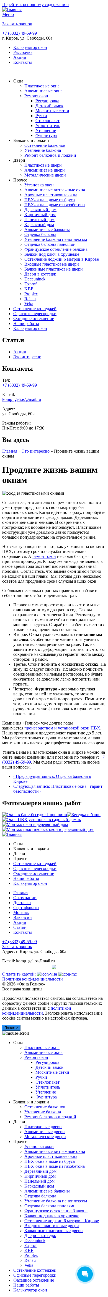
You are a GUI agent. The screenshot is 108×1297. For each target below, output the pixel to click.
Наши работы (26, 323)
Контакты (22, 62)
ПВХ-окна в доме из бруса (49, 199)
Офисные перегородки (34, 313)
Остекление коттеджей (34, 308)
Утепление (45, 130)
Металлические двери (45, 175)
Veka (28, 303)
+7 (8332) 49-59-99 (19, 33)
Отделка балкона (40, 234)
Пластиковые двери (43, 165)
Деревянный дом (40, 209)
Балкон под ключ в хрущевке (51, 254)
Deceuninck (34, 279)
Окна (18, 81)
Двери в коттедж (40, 274)
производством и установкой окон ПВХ (62, 728)
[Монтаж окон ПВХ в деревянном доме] (48, 829)
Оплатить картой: (19, 974)
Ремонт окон (36, 95)
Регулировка (47, 100)
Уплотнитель (47, 125)
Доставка (22, 902)
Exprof (30, 284)
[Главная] (12, 9)
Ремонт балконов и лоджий (50, 155)
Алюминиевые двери (44, 170)
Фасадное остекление (33, 318)
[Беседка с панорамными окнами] (84, 814)
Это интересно (27, 356)
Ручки (41, 115)
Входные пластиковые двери (51, 264)
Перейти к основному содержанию (35, 4)
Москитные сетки (52, 110)
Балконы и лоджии (31, 140)
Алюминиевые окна (43, 91)
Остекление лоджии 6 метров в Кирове (61, 259)
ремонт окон (44, 556)
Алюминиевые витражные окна (54, 190)
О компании (25, 897)
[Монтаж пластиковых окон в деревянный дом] (35, 824)
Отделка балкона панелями (50, 244)
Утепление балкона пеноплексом (55, 239)
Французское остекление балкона (56, 249)
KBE (29, 289)
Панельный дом (39, 219)
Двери (19, 160)
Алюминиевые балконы (47, 229)
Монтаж (21, 912)
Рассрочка (22, 52)
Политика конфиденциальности (32, 979)
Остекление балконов (44, 145)
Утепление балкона (42, 150)
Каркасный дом (39, 224)
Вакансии (22, 917)
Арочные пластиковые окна (50, 194)
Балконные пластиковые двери (53, 269)
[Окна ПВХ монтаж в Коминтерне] (41, 819)
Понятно (11, 1028)
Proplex (31, 293)
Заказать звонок (17, 23)
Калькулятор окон (30, 47)
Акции (19, 57)
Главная (9, 451)
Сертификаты (26, 907)
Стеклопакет (47, 120)
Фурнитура (46, 135)
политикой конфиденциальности (36, 1010)
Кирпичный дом (40, 214)
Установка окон (39, 185)
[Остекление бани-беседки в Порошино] (34, 814)
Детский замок (49, 105)
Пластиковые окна (42, 86)
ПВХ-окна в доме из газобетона (54, 204)
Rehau (30, 298)
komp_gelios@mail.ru (21, 399)
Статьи (20, 927)
